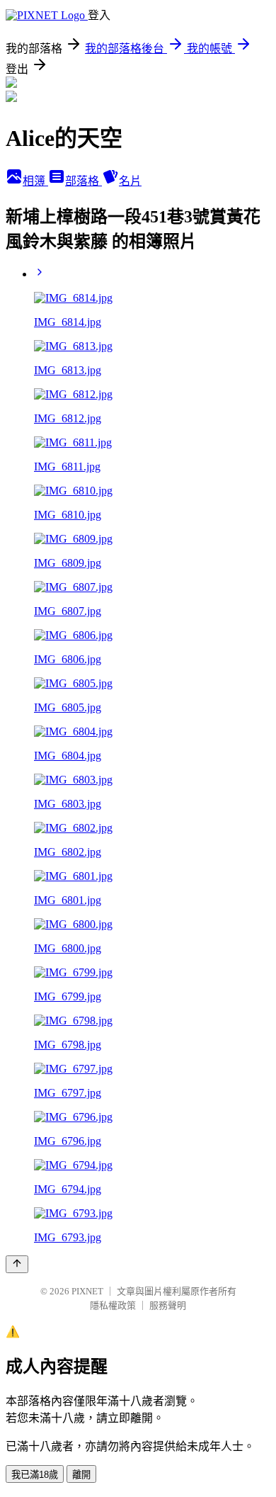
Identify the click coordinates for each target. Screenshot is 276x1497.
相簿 (35, 181)
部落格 (83, 181)
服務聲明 (167, 1305)
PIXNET (87, 1291)
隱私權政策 (113, 1305)
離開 (81, 1474)
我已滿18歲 (34, 1474)
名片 (130, 181)
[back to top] (17, 1264)
